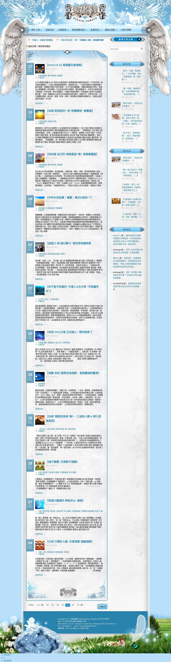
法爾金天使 (52, 121)
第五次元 (58, 343)
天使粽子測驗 (53, 472)
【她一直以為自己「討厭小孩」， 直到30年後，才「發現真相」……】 (132, 172)
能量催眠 (90, 511)
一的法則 (41, 429)
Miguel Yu (117, 235)
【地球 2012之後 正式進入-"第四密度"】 (70, 332)
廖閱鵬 (83, 511)
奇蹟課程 (58, 208)
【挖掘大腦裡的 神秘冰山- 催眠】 (65, 500)
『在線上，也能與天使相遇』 (42, 40)
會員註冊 (7, 660)
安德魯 (66, 552)
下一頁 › (80, 605)
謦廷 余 (116, 258)
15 (53, 605)
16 (58, 605)
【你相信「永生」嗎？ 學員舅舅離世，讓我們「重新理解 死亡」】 (131, 187)
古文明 (40, 299)
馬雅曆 (59, 76)
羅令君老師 (52, 76)
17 (63, 605)
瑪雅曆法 (51, 343)
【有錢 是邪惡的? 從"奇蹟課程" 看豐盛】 (70, 110)
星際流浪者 (59, 429)
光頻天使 (59, 511)
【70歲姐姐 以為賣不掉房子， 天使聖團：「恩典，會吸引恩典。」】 (131, 202)
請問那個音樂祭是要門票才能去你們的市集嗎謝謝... (127, 286)
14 (47, 605)
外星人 (46, 299)
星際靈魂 (41, 384)
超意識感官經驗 (54, 254)
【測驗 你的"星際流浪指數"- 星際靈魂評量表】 (73, 373)
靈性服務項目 (79, 30)
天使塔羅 (50, 552)
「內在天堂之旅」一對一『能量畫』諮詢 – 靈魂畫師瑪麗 (81, 40)
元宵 (44, 552)
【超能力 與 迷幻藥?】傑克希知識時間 (68, 243)
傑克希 (45, 472)
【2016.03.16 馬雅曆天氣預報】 (65, 65)
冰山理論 (67, 511)
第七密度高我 (70, 429)
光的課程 (41, 208)
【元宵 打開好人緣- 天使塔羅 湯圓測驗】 (70, 541)
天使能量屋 (42, 76)
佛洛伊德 (45, 511)
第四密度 (66, 343)
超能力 (63, 254)
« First (30, 605)
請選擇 (128, 39)
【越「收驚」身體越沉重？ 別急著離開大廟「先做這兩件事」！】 (131, 91)
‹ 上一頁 (40, 605)
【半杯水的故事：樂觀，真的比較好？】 (69, 197)
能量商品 (96, 30)
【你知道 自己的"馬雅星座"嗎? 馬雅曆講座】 (72, 154)
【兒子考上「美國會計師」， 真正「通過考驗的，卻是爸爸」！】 (131, 136)
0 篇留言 (41, 78)
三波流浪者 (50, 429)
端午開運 (72, 472)
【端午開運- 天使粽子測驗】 (62, 461)
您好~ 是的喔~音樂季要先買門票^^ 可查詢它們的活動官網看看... (127, 275)
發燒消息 (50, 30)
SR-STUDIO (104, 619)
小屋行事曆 (126, 30)
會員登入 (7, 655)
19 (73, 605)
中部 (40, 472)
